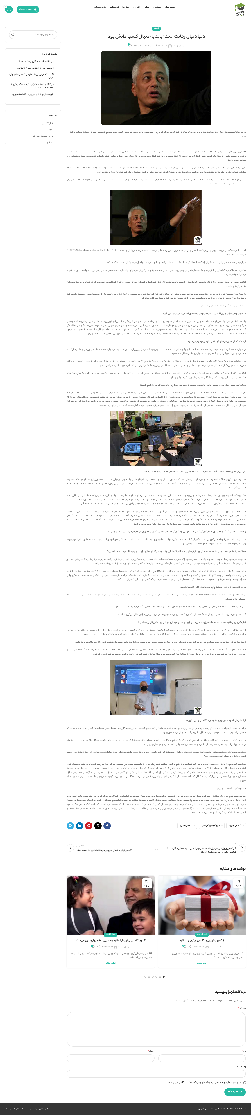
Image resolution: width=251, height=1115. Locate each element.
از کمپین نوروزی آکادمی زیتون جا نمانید (202, 940)
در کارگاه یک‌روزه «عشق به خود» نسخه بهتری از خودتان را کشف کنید (32, 86)
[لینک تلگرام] (70, 825)
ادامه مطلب (202, 963)
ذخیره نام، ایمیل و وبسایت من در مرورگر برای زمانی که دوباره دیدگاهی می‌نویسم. (205, 1082)
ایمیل (151, 1051)
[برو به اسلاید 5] (149, 977)
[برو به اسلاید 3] (156, 977)
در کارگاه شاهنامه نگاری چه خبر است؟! (36, 62)
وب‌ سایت (241, 1067)
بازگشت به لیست (156, 848)
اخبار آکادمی (202, 934)
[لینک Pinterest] (88, 825)
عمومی (50, 130)
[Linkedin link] (79, 825)
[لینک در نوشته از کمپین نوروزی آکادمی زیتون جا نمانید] (202, 905)
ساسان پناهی (186, 825)
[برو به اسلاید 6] (145, 977)
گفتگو (156, 28)
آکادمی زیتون (235, 825)
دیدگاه (242, 1009)
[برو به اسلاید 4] (153, 977)
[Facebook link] (107, 825)
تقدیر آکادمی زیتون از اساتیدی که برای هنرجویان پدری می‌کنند (110, 940)
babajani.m (161, 46)
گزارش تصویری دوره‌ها (43, 136)
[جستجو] (13, 34)
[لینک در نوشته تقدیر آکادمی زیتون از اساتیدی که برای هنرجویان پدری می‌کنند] (111, 905)
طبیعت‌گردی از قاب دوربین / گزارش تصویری (33, 94)
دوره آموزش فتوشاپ (211, 825)
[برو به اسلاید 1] (164, 977)
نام (243, 1051)
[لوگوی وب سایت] (240, 9)
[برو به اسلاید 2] (160, 977)
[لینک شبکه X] (98, 825)
